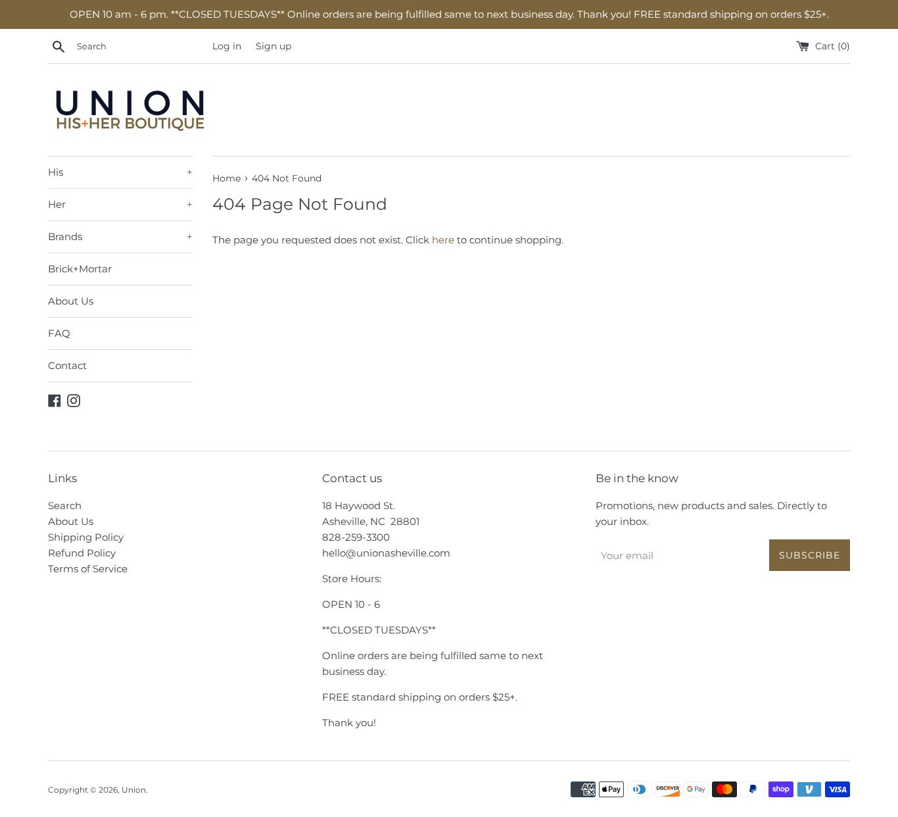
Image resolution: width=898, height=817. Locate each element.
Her (120, 204)
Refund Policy (82, 553)
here (443, 240)
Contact (67, 365)
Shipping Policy (86, 537)
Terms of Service (88, 568)
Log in (226, 46)
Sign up (273, 46)
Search (65, 505)
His (120, 172)
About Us (70, 301)
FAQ (59, 333)
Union (134, 790)
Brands (120, 236)
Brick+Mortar (80, 268)
